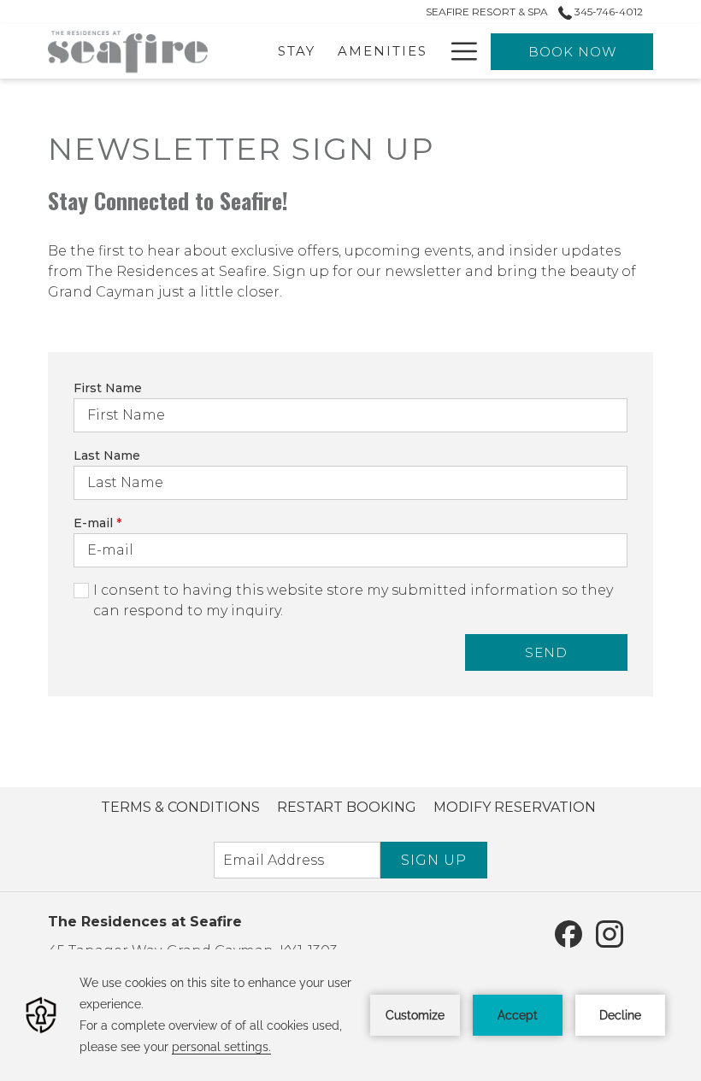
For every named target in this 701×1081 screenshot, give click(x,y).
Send (546, 652)
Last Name (107, 455)
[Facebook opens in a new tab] (568, 933)
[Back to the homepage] (128, 51)
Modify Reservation (514, 807)
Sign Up (434, 860)
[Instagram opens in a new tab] (609, 933)
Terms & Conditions (180, 807)
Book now (572, 52)
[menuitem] (180, 807)
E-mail (97, 523)
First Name (108, 388)
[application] (350, 1015)
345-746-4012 (607, 11)
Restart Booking (346, 807)
